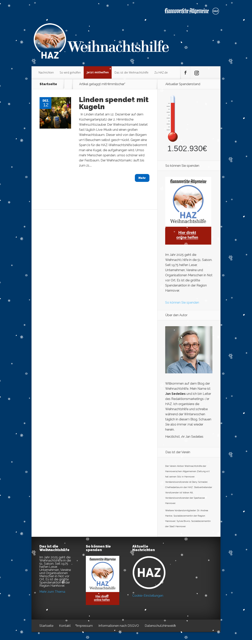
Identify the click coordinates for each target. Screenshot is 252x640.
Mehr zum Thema (52, 592)
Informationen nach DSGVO (118, 626)
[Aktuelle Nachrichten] (149, 572)
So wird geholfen (70, 72)
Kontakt (65, 626)
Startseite (48, 84)
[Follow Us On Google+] (195, 72)
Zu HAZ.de (161, 72)
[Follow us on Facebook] (185, 72)
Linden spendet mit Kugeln (114, 103)
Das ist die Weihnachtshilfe (131, 72)
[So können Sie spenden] (188, 243)
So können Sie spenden (182, 302)
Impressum (84, 626)
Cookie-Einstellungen (147, 596)
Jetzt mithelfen (98, 72)
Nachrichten (46, 72)
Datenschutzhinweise (160, 626)
